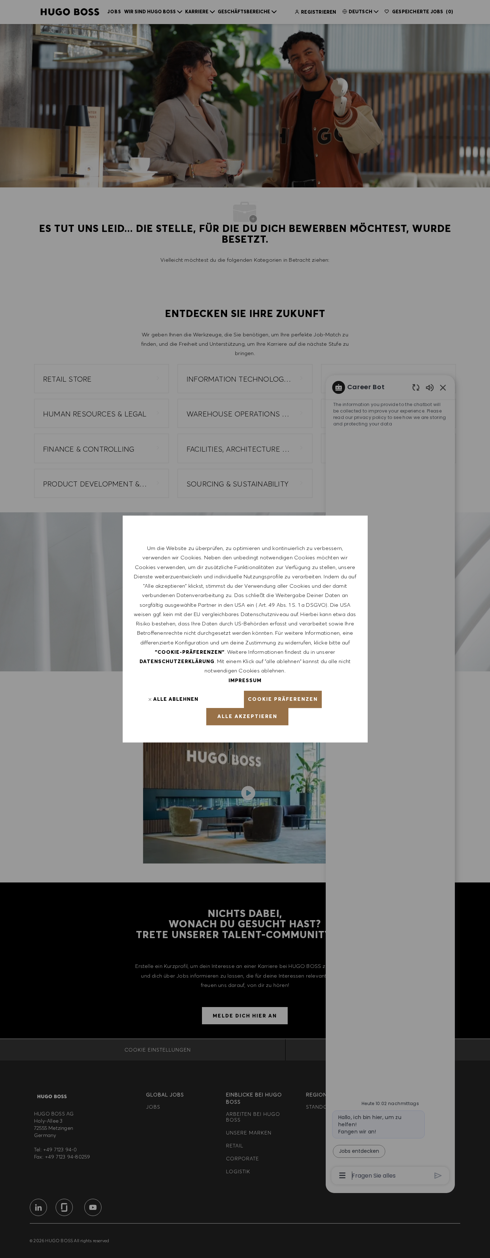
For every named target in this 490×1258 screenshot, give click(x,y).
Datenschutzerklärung (177, 661)
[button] (283, 699)
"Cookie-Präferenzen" (190, 652)
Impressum (245, 680)
